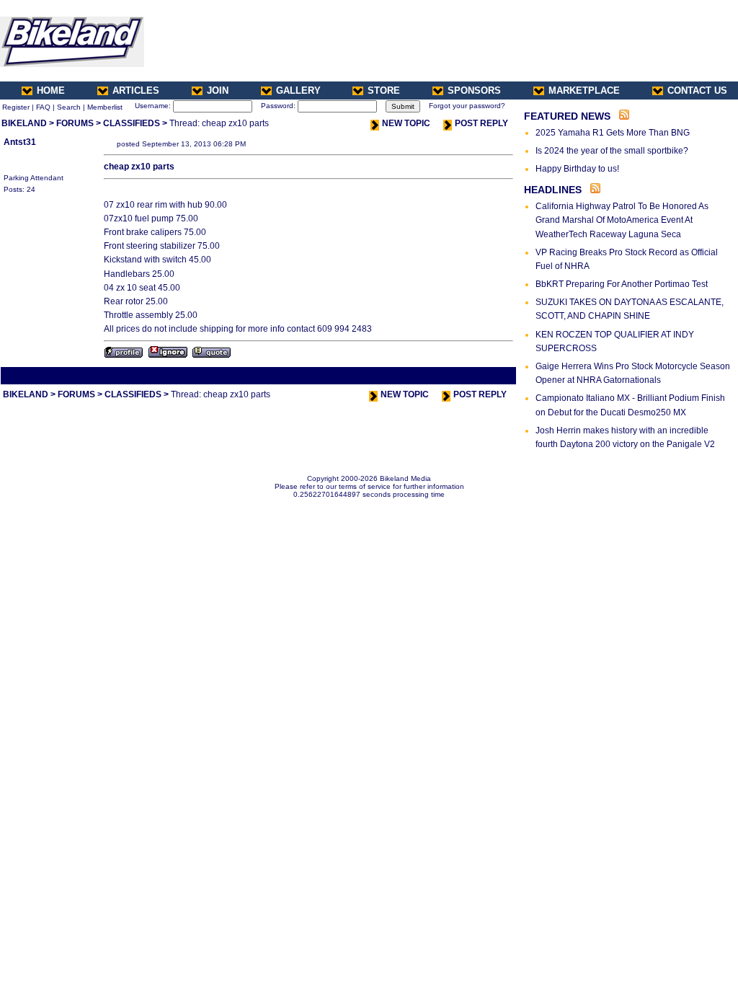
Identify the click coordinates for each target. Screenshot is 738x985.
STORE (384, 90)
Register (16, 107)
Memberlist (105, 107)
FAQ (43, 107)
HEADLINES (553, 189)
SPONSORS (474, 90)
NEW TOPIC (406, 123)
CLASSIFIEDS (131, 123)
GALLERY (298, 90)
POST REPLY (481, 123)
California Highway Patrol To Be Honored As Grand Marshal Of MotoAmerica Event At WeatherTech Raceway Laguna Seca (621, 220)
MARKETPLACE (584, 90)
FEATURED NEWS (567, 116)
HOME (51, 90)
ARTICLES (135, 90)
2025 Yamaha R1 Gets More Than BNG (612, 133)
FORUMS (75, 123)
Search (69, 107)
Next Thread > (488, 375)
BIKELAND (24, 123)
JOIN (217, 90)
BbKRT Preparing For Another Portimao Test (621, 284)
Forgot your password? (467, 106)
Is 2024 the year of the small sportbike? (611, 151)
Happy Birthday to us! (577, 169)
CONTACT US (697, 90)
